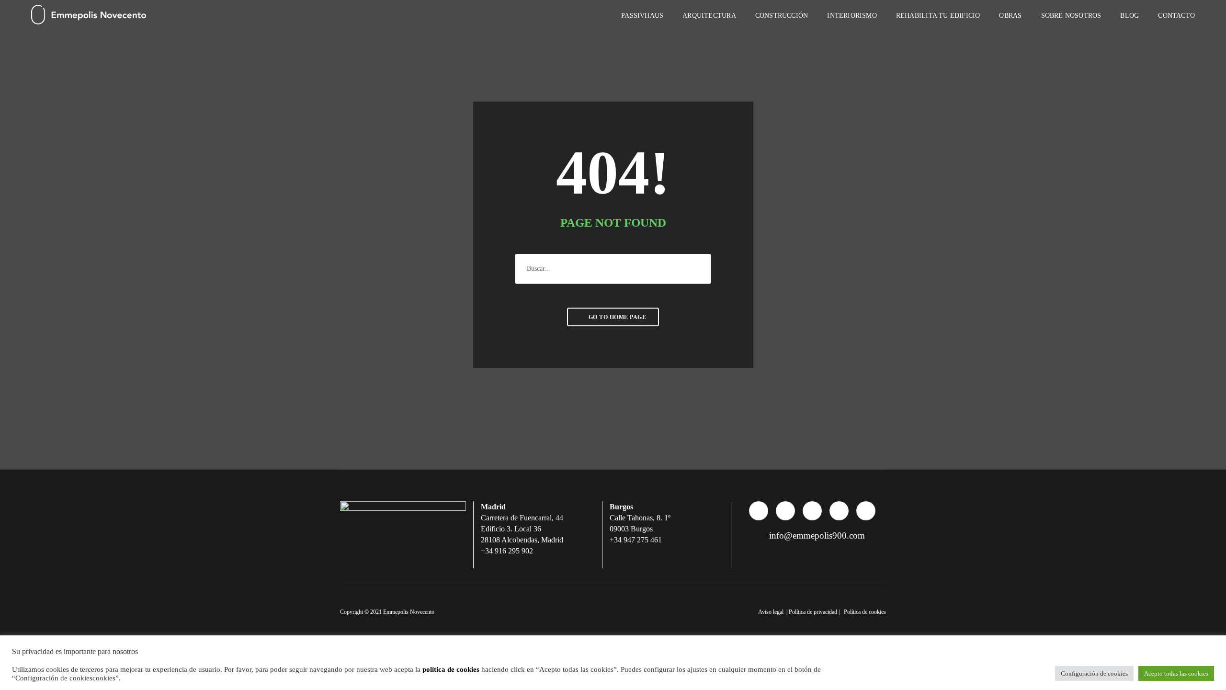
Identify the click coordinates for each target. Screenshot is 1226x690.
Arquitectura (709, 15)
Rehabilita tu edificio (938, 15)
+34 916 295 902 (507, 551)
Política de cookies (865, 612)
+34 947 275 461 (636, 540)
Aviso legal (771, 612)
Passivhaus (642, 15)
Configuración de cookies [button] (1094, 673)
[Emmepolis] (88, 15)
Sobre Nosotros (1071, 15)
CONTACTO (1176, 15)
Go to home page (616, 317)
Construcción (781, 15)
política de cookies (450, 669)
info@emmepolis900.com (816, 535)
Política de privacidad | (815, 612)
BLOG (1129, 15)
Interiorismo (852, 15)
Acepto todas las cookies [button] (1176, 673)
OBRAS (1010, 15)
